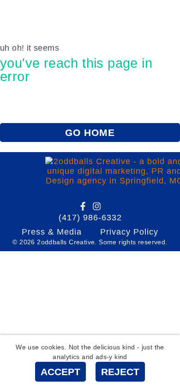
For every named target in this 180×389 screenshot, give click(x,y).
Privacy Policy (129, 231)
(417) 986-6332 (90, 217)
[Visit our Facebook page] (83, 206)
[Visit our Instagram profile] (97, 206)
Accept (60, 371)
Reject (120, 371)
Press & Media (52, 231)
